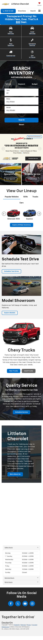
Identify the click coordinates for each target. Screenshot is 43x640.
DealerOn (17, 624)
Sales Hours (9, 547)
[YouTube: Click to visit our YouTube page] (25, 603)
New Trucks (13, 371)
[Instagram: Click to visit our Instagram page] (32, 603)
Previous (4, 214)
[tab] (8, 84)
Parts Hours (8, 582)
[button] (8, 11)
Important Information (34, 136)
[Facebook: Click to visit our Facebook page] (11, 603)
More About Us (15, 474)
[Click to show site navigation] (39, 11)
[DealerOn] (7, 622)
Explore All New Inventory (21, 225)
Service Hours (9, 578)
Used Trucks (28, 371)
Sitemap (23, 624)
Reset (21, 125)
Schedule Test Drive (11, 271)
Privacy (29, 624)
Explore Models (9, 313)
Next (39, 214)
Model (8, 107)
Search (21, 120)
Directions (22, 11)
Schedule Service (21, 412)
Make (8, 99)
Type (7, 90)
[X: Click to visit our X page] (18, 603)
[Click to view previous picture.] (3, 148)
